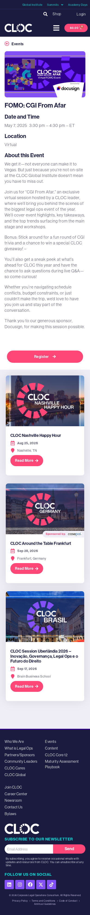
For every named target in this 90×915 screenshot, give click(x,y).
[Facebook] (30, 884)
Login (81, 14)
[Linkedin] (9, 884)
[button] (45, 14)
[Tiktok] (51, 884)
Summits (53, 4)
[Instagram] (19, 884)
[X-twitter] (40, 884)
